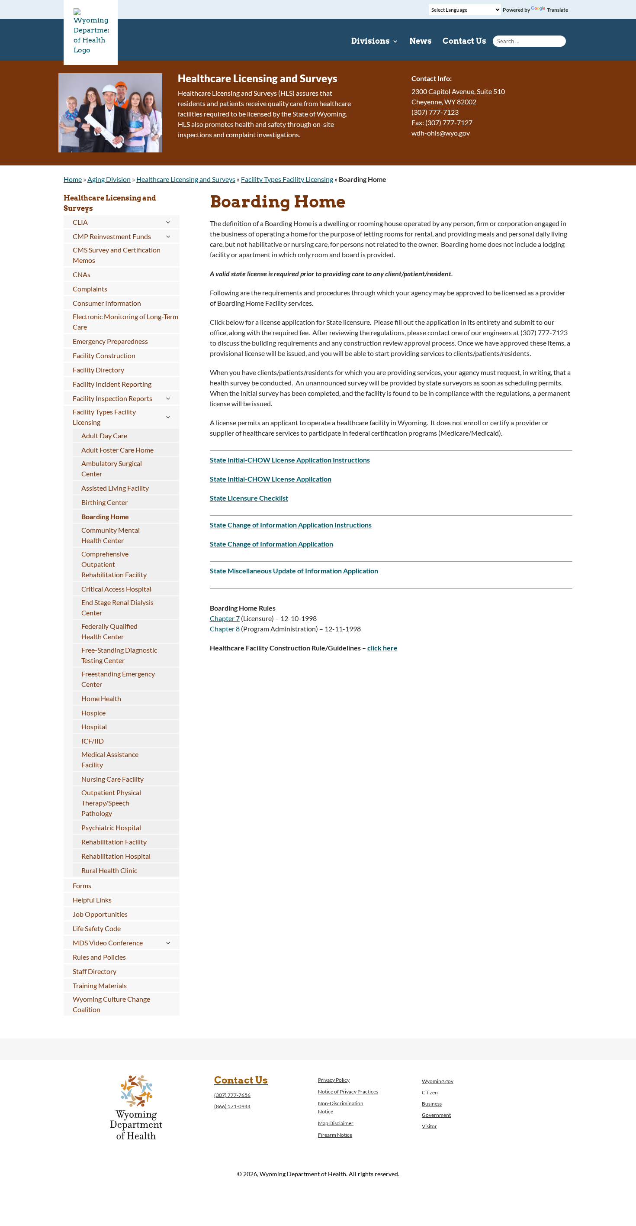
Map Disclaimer (335, 1123)
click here (382, 648)
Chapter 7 (225, 618)
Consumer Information (107, 303)
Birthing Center (104, 502)
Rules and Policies (99, 957)
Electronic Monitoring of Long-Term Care (125, 321)
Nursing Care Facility (112, 779)
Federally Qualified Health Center (109, 631)
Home (73, 179)
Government (436, 1115)
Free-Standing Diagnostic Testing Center (119, 655)
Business (432, 1103)
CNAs (81, 274)
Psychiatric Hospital (111, 827)
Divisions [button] (370, 41)
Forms (82, 885)
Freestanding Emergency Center (118, 679)
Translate (557, 9)
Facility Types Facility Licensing (287, 179)
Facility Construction (104, 355)
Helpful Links (92, 900)
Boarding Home (105, 516)
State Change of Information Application (271, 544)
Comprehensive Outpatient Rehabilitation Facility (114, 564)
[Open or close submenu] (168, 222)
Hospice (93, 712)
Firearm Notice (335, 1135)
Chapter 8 (225, 628)
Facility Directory (98, 370)
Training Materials (100, 985)
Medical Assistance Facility (109, 759)
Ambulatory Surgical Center (111, 468)
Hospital (94, 726)
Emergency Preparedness (110, 341)
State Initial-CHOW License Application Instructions (290, 460)
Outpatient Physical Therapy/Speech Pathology (111, 802)
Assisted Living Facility (115, 488)
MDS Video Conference (108, 942)
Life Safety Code (97, 928)
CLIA (80, 222)
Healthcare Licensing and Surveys (185, 179)
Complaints (90, 289)
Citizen (430, 1092)
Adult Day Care (104, 435)
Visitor (429, 1126)
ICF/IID (92, 741)
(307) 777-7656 (232, 1095)
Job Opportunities (100, 914)
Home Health (101, 698)
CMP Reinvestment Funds (112, 236)
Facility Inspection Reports (112, 398)
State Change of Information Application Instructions (291, 525)
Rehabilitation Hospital (116, 856)
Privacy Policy (334, 1080)
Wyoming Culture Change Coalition (111, 1004)
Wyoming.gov (437, 1081)
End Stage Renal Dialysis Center (117, 607)
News (420, 41)
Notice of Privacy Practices (348, 1091)
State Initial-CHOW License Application (270, 479)
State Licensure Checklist (249, 498)
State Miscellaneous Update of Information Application (294, 570)
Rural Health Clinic (109, 870)
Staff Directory (94, 971)
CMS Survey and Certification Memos (117, 255)
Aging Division (109, 179)
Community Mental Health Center (110, 535)
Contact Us (464, 41)
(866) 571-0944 (232, 1106)
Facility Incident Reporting (112, 384)
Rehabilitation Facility (114, 842)
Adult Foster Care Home (117, 450)
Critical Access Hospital (116, 589)
